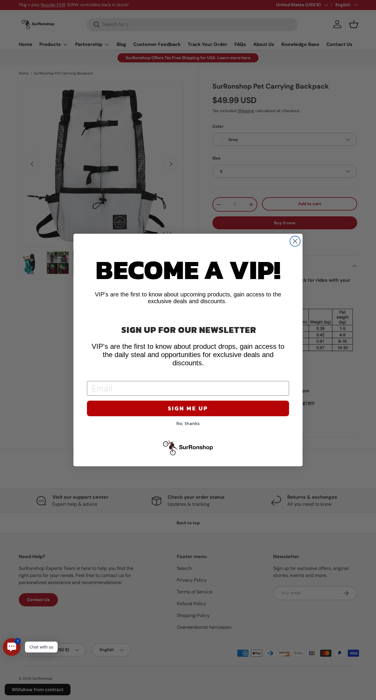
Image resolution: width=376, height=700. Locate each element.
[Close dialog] (295, 241)
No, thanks (188, 423)
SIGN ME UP (188, 408)
